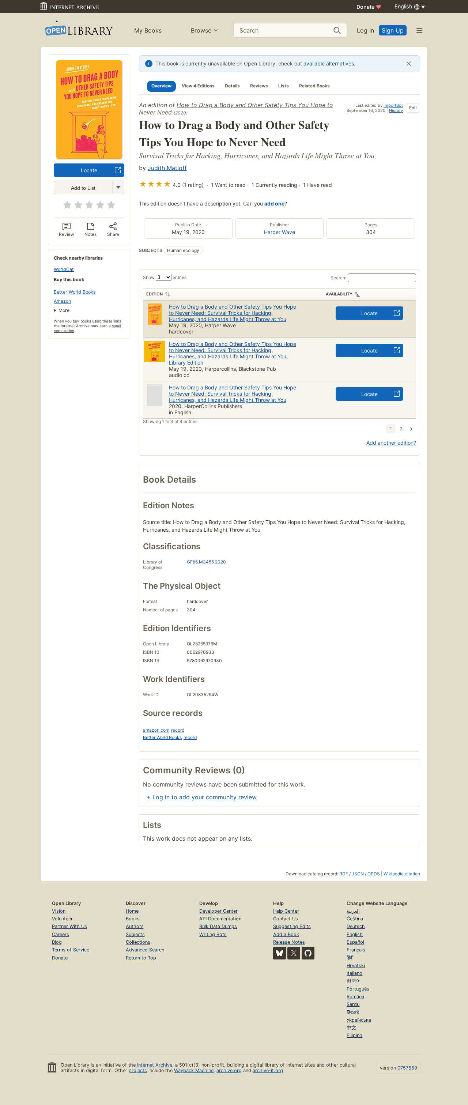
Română (355, 996)
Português (358, 989)
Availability (339, 294)
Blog (57, 942)
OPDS (373, 873)
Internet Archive (154, 1065)
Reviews (259, 85)
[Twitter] (293, 953)
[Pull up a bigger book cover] (89, 157)
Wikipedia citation (402, 873)
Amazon (62, 301)
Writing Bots (213, 934)
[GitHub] (308, 953)
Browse (201, 30)
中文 (351, 1027)
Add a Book (286, 934)
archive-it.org (268, 1070)
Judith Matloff (167, 167)
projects (138, 1070)
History (396, 110)
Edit (413, 107)
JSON (358, 873)
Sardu (353, 1004)
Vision (58, 911)
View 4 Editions (198, 85)
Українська (359, 1020)
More (63, 310)
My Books (148, 30)
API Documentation (220, 918)
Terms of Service (70, 950)
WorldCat (64, 269)
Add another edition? (391, 443)
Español (355, 942)
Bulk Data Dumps (218, 926)
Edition (154, 294)
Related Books (314, 85)
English (355, 934)
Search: (338, 277)
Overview (161, 85)
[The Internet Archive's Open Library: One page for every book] (78, 30)
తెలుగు (353, 1012)
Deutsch (356, 926)
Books (133, 918)
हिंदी (350, 958)
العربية (353, 911)
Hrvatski (356, 965)
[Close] (409, 64)
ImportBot (393, 105)
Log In (365, 30)
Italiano (354, 973)
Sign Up (393, 30)
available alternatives (328, 63)
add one (274, 203)
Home (132, 911)
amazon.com (156, 730)
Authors (135, 926)
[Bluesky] (279, 953)
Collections (138, 942)
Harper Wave (279, 232)
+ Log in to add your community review (202, 797)
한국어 (354, 981)
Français (356, 950)
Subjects (135, 934)
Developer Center (218, 911)
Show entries (164, 277)
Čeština (355, 918)
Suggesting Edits (292, 926)
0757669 (407, 1068)
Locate (89, 170)
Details (232, 85)
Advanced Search (145, 950)
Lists (283, 85)
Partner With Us (69, 926)
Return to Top (141, 958)
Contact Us (285, 918)
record (177, 730)
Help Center (286, 911)
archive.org (229, 1070)
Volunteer (62, 918)
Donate (368, 7)
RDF (343, 873)
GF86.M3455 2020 (206, 562)
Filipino (354, 1035)
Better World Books (75, 292)
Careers (60, 934)
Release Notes (289, 942)
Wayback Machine (194, 1070)
